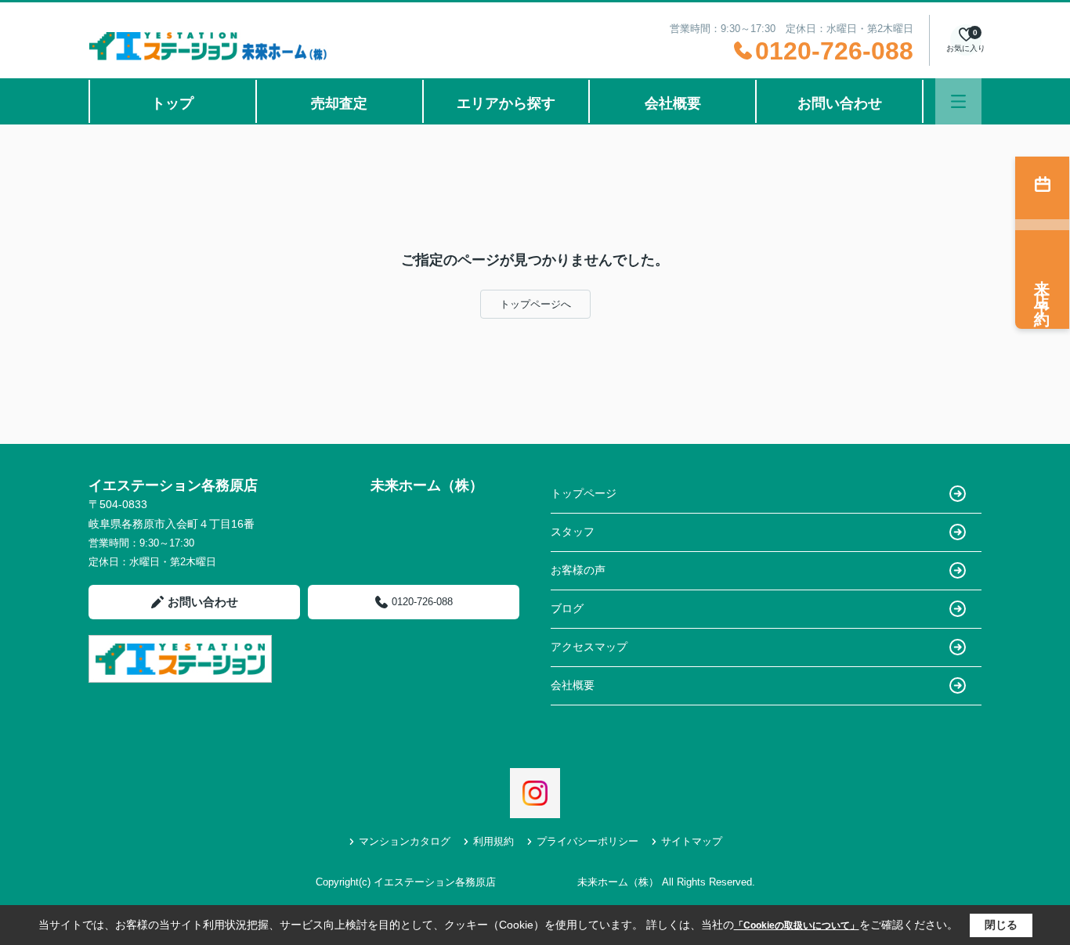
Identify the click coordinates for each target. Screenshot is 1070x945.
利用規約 (493, 841)
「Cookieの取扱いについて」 (796, 925)
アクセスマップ (589, 646)
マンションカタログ (404, 841)
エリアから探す (506, 103)
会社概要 (673, 103)
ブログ (567, 608)
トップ (172, 103)
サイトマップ (691, 841)
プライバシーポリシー (587, 841)
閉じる (1001, 924)
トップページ (583, 493)
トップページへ (535, 304)
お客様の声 (578, 570)
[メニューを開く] (958, 101)
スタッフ (573, 531)
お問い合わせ (839, 103)
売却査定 (339, 103)
